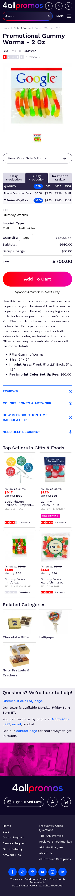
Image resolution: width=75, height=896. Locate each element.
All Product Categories (55, 859)
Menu (61, 16)
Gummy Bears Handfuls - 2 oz (52, 580)
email (16, 724)
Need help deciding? (21, 432)
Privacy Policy (48, 879)
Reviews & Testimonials (55, 841)
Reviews (10, 391)
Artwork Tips (12, 854)
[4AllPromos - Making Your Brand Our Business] (23, 6)
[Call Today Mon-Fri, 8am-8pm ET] (48, 6)
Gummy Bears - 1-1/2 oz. (15, 580)
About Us (45, 853)
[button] (37, 138)
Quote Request (13, 837)
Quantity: (10, 238)
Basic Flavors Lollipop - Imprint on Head (18, 503)
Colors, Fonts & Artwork (27, 403)
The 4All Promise (51, 835)
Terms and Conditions (24, 879)
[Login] (58, 6)
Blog (6, 831)
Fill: (6, 210)
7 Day (37, 177)
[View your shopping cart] (68, 6)
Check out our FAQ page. (23, 701)
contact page (26, 731)
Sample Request (14, 843)
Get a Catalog (12, 849)
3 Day (14, 177)
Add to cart (37, 279)
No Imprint (60, 177)
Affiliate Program (51, 847)
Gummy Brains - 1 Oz (50, 503)
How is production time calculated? (25, 417)
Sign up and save (27, 802)
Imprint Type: (14, 223)
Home (7, 825)
